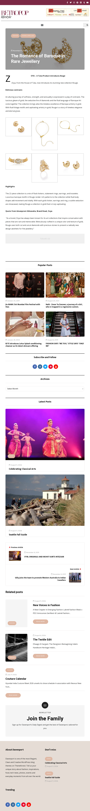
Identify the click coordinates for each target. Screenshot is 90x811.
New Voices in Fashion (46, 605)
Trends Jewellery (28, 35)
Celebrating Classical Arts (22, 469)
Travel (11, 522)
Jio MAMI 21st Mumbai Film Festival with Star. (22, 306)
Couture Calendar (15, 678)
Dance (11, 456)
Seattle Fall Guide (18, 535)
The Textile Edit (42, 639)
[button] (42, 25)
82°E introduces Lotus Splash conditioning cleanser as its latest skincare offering (23, 345)
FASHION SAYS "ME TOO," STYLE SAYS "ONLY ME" (65, 345)
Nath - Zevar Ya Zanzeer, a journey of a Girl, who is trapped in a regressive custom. (64, 306)
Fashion (15, 35)
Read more (40, 622)
